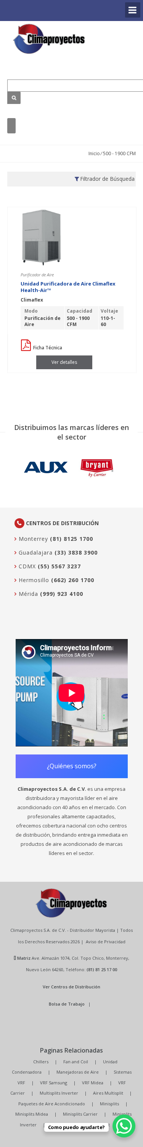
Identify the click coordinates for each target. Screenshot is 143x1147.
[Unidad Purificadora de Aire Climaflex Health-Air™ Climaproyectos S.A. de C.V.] (49, 39)
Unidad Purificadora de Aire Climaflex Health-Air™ (68, 287)
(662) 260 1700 (72, 580)
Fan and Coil (75, 1061)
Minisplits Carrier (80, 1114)
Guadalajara (35, 552)
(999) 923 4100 (61, 593)
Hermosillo (33, 580)
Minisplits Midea (31, 1114)
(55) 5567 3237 (59, 566)
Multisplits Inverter (59, 1093)
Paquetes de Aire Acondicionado (51, 1103)
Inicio (94, 153)
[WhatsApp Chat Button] (123, 1126)
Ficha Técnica (47, 347)
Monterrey (32, 538)
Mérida (27, 593)
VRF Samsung (53, 1082)
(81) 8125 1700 (71, 538)
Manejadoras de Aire (77, 1072)
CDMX (26, 566)
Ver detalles (64, 362)
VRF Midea (92, 1082)
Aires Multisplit (108, 1093)
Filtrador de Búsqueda (107, 178)
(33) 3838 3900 (76, 552)
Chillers (40, 1061)
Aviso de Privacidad (105, 941)
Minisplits (109, 1103)
